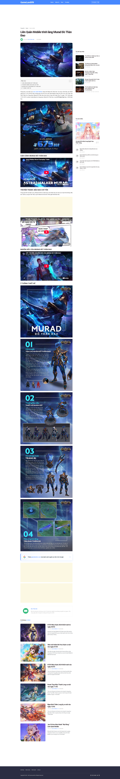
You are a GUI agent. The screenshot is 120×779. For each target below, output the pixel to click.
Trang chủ (22, 28)
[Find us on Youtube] (95, 775)
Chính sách (34, 769)
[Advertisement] (60, 16)
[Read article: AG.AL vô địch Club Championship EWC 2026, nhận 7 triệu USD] (80, 74)
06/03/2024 (61, 648)
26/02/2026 (61, 628)
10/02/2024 (61, 688)
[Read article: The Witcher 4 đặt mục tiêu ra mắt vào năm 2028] (80, 58)
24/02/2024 (61, 668)
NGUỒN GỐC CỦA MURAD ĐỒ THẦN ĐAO (31, 86)
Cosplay (67, 2)
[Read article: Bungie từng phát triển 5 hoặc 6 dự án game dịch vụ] (80, 82)
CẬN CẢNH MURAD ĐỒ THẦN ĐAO (30, 83)
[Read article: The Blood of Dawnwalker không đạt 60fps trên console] (80, 66)
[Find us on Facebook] (91, 775)
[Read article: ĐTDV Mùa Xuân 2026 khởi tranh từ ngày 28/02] (32, 633)
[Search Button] (98, 2)
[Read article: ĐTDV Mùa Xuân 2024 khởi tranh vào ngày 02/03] (32, 672)
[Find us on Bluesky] (97, 775)
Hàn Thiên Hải (31, 39)
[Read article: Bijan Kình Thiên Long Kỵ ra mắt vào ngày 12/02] (32, 712)
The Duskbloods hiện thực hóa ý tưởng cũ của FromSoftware (91, 88)
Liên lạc (38, 769)
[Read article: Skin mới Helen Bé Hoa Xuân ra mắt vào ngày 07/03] (32, 653)
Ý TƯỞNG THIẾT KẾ (26, 88)
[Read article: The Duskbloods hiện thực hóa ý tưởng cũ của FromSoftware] (80, 89)
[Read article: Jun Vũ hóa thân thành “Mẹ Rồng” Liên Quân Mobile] (32, 732)
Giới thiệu (22, 769)
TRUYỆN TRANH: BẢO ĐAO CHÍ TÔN (30, 84)
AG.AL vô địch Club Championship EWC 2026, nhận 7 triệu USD (91, 73)
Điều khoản (28, 769)
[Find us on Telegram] (93, 775)
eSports (57, 2)
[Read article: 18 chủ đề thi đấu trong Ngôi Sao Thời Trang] (88, 131)
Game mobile (32, 28)
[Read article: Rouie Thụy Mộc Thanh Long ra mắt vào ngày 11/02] (32, 692)
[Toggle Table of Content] (69, 81)
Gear (62, 2)
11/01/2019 (38, 39)
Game (52, 2)
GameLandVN (27, 2)
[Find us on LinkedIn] (99, 775)
